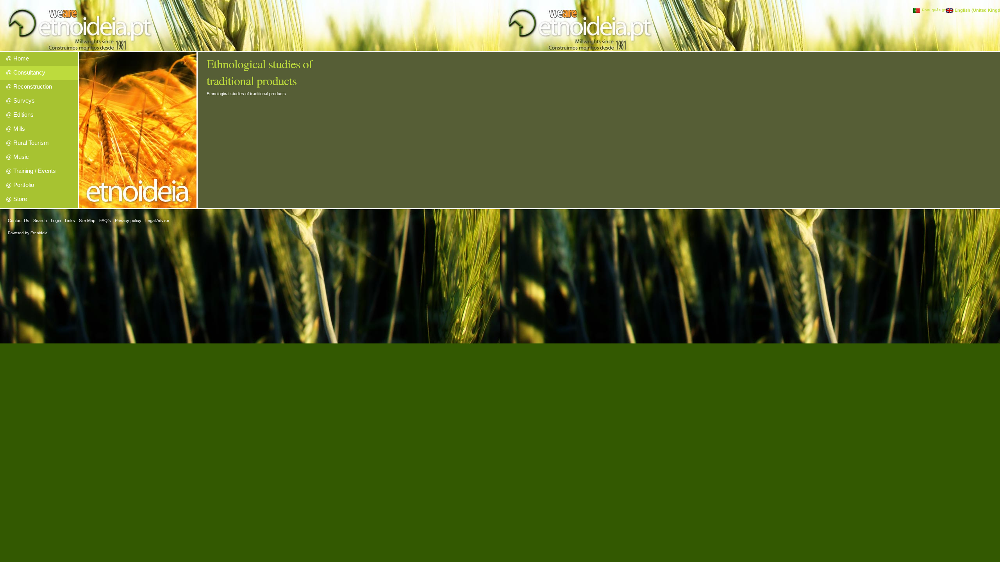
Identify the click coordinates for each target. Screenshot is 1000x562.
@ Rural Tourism (27, 142)
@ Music (17, 156)
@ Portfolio (20, 184)
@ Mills (15, 128)
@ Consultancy (25, 72)
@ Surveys (20, 100)
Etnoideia (39, 233)
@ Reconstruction (29, 86)
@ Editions (20, 114)
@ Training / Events (31, 170)
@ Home (17, 58)
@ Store (16, 199)
